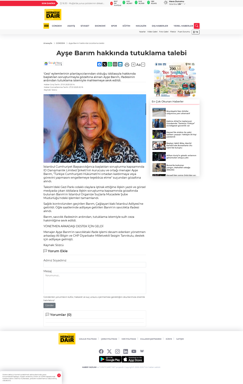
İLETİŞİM (180, 339)
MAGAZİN (141, 26)
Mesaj (47, 271)
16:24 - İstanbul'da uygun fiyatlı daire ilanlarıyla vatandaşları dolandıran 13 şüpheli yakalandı (84, 3)
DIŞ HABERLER (160, 26)
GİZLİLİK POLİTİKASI (88, 339)
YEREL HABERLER (183, 26)
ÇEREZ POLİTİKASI (109, 339)
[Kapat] (59, 375)
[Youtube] (133, 351)
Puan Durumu (184, 32)
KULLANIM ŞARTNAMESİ (150, 339)
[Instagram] (117, 351)
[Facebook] (101, 351)
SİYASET (85, 26)
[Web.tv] (142, 351)
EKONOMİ (100, 26)
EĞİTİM (126, 26)
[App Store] (133, 359)
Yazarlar (142, 32)
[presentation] (105, 3)
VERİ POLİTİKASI (129, 339)
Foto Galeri (163, 32)
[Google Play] (110, 359)
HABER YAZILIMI (89, 367)
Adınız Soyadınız (54, 260)
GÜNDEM (57, 26)
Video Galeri (152, 32)
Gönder (49, 305)
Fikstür (173, 32)
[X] (109, 351)
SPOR (114, 26)
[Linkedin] (125, 351)
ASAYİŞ (71, 26)
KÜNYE (169, 339)
